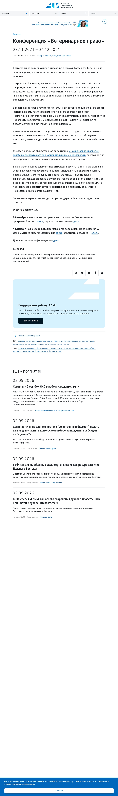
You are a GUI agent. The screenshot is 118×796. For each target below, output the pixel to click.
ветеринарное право (50, 341)
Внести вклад (31, 320)
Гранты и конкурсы (47, 448)
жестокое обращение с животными (77, 341)
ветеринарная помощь (28, 341)
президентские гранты (58, 344)
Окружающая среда (61, 55)
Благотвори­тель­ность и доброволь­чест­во (54, 410)
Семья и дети (46, 517)
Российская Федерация (29, 336)
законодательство (21, 344)
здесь (40, 221)
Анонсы (16, 34)
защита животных (39, 344)
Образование (44, 55)
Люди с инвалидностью (51, 483)
